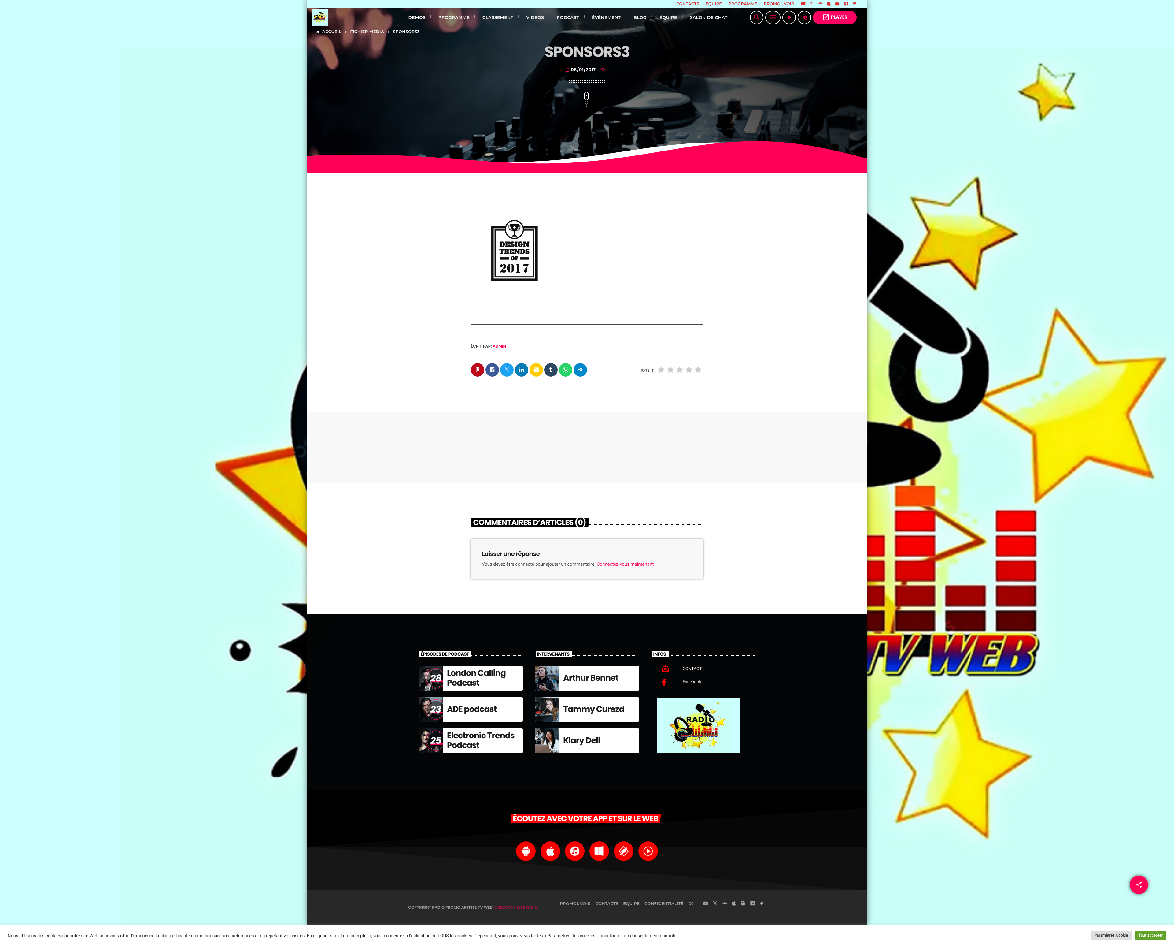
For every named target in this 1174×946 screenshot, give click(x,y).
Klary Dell (581, 740)
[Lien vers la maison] (351, 17)
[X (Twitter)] (811, 4)
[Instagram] (837, 4)
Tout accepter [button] (1150, 935)
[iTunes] (828, 4)
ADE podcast (472, 709)
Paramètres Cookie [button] (1111, 935)
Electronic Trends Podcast (481, 740)
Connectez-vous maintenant (625, 564)
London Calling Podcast (476, 678)
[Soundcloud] (820, 4)
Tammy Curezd (593, 709)
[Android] (854, 4)
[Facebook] (845, 4)
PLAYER (834, 17)
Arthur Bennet (590, 678)
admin (499, 346)
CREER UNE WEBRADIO (516, 907)
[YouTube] (803, 4)
